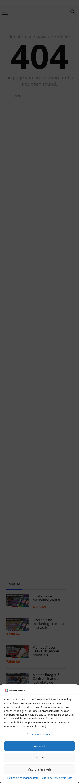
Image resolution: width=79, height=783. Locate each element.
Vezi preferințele (39, 769)
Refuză (39, 758)
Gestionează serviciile (39, 734)
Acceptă (39, 746)
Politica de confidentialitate (23, 778)
